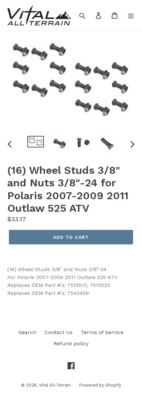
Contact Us (59, 332)
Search (27, 332)
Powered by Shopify (100, 385)
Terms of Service (102, 332)
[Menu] (131, 15)
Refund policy (71, 343)
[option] (36, 143)
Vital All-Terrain (55, 385)
